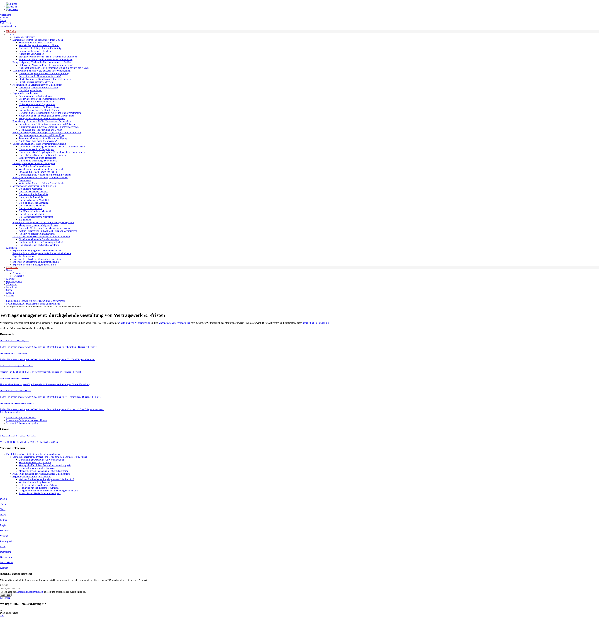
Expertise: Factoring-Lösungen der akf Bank (34, 264)
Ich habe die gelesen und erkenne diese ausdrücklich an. (45, 591)
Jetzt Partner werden (10, 412)
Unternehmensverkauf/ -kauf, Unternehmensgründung (39, 143)
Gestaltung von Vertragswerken (134, 323)
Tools (2, 509)
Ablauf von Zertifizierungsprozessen (37, 233)
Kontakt (4, 17)
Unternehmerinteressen (23, 37)
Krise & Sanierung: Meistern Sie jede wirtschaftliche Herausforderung (46, 132)
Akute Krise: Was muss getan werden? (38, 141)
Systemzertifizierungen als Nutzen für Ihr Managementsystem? (43, 222)
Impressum (5, 551)
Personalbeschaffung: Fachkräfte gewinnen (40, 110)
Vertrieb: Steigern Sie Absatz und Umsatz (39, 45)
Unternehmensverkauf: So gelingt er (36, 149)
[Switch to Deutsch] (11, 6)
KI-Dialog (11, 31)
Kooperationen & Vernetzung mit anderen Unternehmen (46, 115)
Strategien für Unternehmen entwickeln (38, 172)
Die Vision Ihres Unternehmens (34, 166)
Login (3, 525)
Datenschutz (6, 557)
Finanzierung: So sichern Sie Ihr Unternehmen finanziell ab (41, 121)
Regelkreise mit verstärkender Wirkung (38, 485)
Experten (10, 278)
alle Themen (25, 219)
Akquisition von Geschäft (31, 53)
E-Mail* (4, 585)
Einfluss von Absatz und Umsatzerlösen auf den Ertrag (46, 59)
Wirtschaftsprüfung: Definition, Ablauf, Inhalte (42, 183)
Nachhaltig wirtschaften (30, 90)
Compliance (25, 180)
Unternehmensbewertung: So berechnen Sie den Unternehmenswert (52, 146)
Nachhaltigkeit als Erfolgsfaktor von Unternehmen (37, 84)
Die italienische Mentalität (31, 214)
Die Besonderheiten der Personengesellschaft (41, 242)
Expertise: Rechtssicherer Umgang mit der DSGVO (37, 259)
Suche (3, 20)
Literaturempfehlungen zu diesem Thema (26, 420)
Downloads (12, 267)
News (9, 270)
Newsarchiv (18, 276)
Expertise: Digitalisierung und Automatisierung (35, 261)
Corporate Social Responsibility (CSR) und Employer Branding (50, 113)
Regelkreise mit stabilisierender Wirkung (38, 487)
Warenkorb (5, 14)
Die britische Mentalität (30, 188)
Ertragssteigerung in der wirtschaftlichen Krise (41, 135)
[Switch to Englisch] (11, 3)
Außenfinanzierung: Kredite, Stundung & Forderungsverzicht (49, 127)
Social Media (6, 562)
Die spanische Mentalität (31, 197)
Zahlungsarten (7, 541)
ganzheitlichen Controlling (316, 323)
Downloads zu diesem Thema (21, 417)
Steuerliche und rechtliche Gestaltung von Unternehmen (40, 177)
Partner (3, 520)
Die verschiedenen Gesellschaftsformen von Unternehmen (41, 236)
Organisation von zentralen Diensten (37, 468)
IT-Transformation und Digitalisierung (37, 104)
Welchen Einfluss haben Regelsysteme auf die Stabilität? (46, 479)
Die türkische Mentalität (30, 208)
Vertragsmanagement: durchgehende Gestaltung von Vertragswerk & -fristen (50, 457)
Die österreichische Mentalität (33, 194)
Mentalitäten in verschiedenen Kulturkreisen (34, 186)
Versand (4, 536)
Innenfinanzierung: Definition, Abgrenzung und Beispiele (47, 124)
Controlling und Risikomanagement (36, 101)
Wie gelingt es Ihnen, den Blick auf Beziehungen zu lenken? (48, 490)
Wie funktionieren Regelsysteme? (35, 482)
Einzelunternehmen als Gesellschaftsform (39, 239)
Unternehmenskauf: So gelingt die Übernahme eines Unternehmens (52, 152)
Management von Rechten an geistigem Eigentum (43, 471)
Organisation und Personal (25, 93)
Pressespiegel (19, 273)
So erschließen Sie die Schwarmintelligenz (40, 493)
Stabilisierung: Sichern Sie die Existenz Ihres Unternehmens (41, 70)
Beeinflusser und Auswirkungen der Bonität (40, 129)
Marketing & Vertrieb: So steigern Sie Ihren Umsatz (37, 39)
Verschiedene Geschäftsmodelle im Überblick (41, 169)
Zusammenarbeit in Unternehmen (35, 96)
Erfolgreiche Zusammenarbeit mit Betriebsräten (42, 118)
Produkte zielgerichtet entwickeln (35, 51)
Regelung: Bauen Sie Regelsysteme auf (31, 476)
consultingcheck (8, 26)
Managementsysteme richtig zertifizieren (38, 225)
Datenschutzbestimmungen (29, 591)
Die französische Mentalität (32, 205)
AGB (2, 546)
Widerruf (4, 530)
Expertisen (11, 247)
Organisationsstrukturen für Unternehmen (39, 107)
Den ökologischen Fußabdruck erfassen (38, 87)
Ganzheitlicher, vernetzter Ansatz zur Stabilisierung (44, 73)
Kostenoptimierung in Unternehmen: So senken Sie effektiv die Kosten (54, 68)
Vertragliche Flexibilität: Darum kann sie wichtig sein (45, 465)
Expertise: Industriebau (23, 256)
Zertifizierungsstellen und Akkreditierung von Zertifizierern (48, 231)
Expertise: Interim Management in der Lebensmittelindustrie (41, 253)
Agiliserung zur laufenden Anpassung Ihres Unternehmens (41, 473)
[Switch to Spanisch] (12, 9)
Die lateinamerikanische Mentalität (36, 217)
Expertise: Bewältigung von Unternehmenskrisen (36, 250)
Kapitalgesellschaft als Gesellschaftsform (39, 245)
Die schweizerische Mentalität (33, 191)
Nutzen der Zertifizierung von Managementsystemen (45, 228)
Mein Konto (6, 23)
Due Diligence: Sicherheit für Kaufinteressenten (42, 155)
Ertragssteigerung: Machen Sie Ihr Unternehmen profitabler (48, 56)
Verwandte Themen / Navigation (22, 423)
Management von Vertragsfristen (174, 323)
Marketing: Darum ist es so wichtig (36, 42)
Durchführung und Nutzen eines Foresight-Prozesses (45, 174)
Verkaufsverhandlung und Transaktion (37, 157)
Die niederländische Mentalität (34, 200)
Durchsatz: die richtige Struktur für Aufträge (40, 48)
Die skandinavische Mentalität (33, 202)
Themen (10, 34)
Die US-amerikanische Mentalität (35, 211)
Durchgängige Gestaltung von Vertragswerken (41, 459)
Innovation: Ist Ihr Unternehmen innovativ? (40, 76)
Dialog (3, 498)
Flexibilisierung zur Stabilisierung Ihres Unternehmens (45, 79)
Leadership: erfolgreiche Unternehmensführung (42, 98)
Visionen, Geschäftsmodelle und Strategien (33, 163)
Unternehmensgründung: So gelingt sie (38, 160)
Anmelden (5, 595)
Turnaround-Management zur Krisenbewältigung (43, 138)
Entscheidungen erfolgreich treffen (36, 82)
